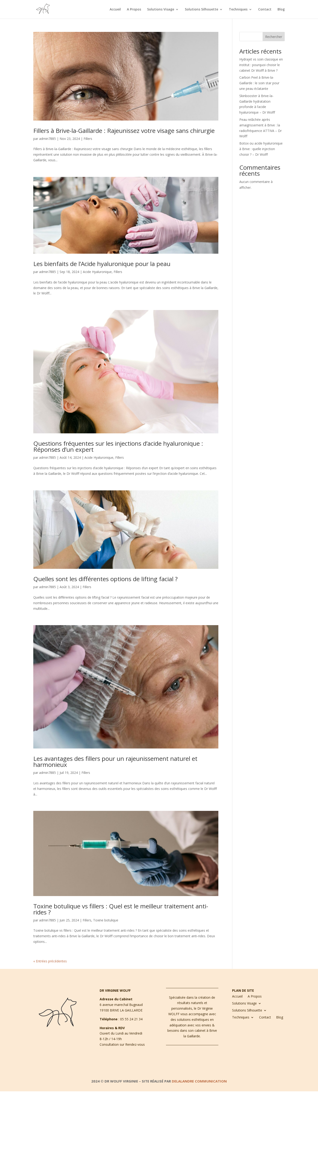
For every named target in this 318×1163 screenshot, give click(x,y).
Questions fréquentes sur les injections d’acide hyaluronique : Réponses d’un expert (118, 446)
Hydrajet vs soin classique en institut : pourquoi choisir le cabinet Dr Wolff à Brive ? (261, 65)
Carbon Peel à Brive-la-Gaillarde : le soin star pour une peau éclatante (259, 83)
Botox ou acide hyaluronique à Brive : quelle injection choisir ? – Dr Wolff (261, 149)
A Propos (134, 9)
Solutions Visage (160, 9)
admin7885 (47, 138)
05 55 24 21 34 (131, 1019)
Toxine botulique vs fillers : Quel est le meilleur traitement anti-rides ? (120, 909)
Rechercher (273, 36)
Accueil (115, 9)
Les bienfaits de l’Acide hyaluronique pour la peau (101, 264)
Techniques (238, 9)
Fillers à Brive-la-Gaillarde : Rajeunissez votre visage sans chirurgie (124, 130)
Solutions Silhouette (201, 9)
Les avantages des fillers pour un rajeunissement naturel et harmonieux (115, 761)
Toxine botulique (105, 920)
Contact (264, 9)
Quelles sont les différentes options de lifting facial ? (105, 579)
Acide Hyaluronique (97, 272)
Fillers (88, 138)
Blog (281, 9)
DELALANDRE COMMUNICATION (199, 1081)
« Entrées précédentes (50, 961)
